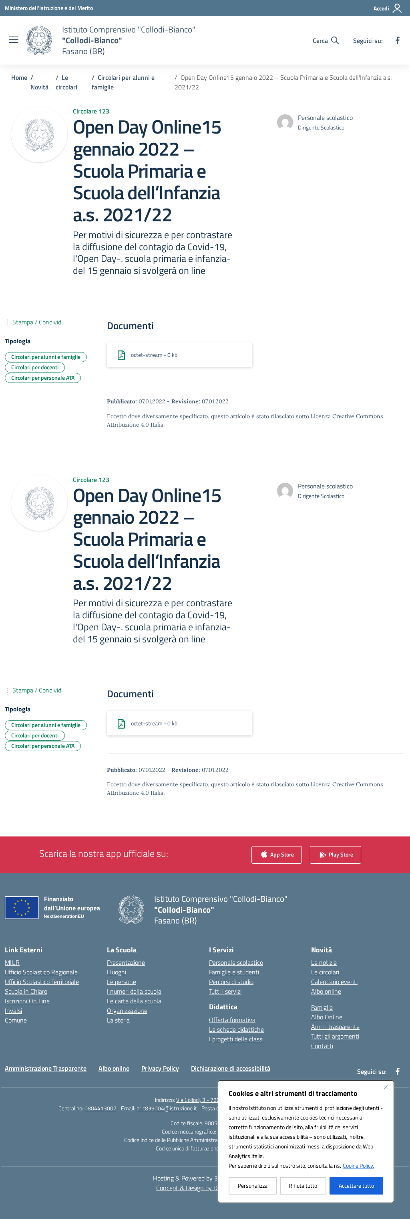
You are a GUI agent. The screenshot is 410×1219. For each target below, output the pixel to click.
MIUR (12, 962)
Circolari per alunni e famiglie (45, 356)
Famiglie (322, 1007)
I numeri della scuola (134, 991)
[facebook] (397, 40)
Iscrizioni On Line (27, 1001)
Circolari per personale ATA (42, 377)
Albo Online (326, 1017)
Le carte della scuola (134, 1001)
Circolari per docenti (34, 367)
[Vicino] (385, 1087)
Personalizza (252, 1185)
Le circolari (325, 972)
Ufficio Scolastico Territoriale (42, 981)
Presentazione (126, 962)
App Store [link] (281, 854)
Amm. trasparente (335, 1026)
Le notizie (324, 962)
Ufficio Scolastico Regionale (41, 972)
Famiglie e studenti (234, 972)
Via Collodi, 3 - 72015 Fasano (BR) (215, 1099)
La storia (118, 1020)
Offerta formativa (232, 1020)
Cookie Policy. (358, 1165)
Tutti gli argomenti (335, 1036)
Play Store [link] (340, 854)
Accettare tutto (356, 1185)
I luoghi (116, 972)
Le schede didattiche (236, 1029)
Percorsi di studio (231, 981)
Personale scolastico (236, 962)
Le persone (121, 981)
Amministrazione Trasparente (45, 1068)
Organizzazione (127, 1010)
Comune (16, 1020)
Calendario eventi (334, 981)
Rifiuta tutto (303, 1185)
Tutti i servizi (225, 991)
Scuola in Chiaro (26, 991)
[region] (306, 1141)
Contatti (322, 1046)
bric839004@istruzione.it (167, 1108)
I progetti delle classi (236, 1039)
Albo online (326, 991)
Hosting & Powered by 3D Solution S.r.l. (205, 1178)
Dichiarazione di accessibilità (230, 1068)
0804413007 (100, 1108)
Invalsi (13, 1010)
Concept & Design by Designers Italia (205, 1188)
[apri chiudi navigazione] (13, 40)
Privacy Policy (160, 1068)
